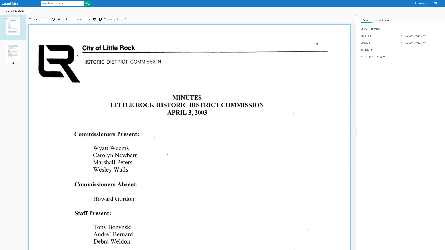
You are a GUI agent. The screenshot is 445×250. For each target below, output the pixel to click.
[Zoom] (59, 19)
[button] (13, 27)
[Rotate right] (94, 19)
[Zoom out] (71, 19)
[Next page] (36, 19)
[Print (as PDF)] (100, 19)
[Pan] (53, 19)
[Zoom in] (65, 19)
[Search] (87, 3)
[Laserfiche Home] (18, 3)
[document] (401, 132)
